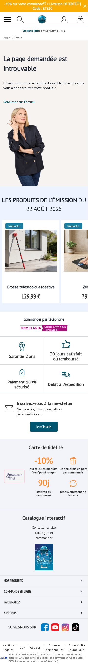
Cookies (35, 647)
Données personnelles (55, 647)
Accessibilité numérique (77, 647)
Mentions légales (8, 647)
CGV (22, 647)
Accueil (7, 38)
